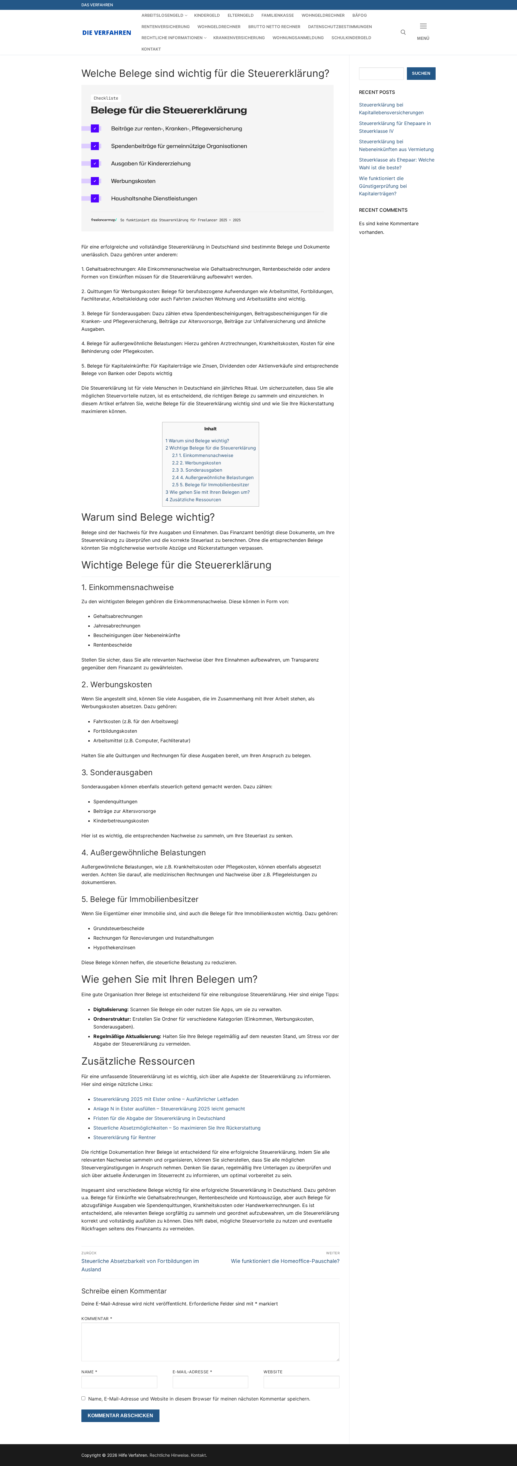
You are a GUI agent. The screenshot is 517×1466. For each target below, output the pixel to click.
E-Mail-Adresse (192, 1371)
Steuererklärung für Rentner (124, 1137)
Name (89, 1371)
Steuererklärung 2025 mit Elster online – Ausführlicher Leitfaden (165, 1099)
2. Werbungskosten (196, 463)
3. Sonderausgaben (197, 470)
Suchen (421, 73)
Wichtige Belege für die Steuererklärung (210, 448)
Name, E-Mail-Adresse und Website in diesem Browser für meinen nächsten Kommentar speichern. (199, 1399)
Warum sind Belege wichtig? (197, 441)
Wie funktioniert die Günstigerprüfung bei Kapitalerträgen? (383, 186)
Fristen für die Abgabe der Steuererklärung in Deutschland (159, 1118)
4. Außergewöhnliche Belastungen (213, 477)
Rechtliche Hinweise (169, 1455)
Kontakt (198, 1455)
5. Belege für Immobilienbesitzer (210, 484)
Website (273, 1371)
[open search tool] (403, 32)
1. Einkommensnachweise (202, 455)
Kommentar (96, 1318)
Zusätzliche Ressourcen (193, 499)
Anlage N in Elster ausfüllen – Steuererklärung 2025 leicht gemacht (169, 1109)
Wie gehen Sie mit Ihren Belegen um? (207, 492)
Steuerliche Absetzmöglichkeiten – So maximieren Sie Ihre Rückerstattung (177, 1128)
